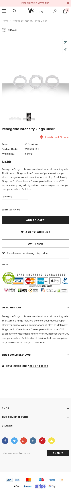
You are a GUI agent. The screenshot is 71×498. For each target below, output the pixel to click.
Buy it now (35, 243)
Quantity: (7, 196)
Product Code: (10, 149)
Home (5, 20)
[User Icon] (55, 11)
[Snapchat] (51, 440)
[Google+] (23, 440)
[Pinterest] (42, 440)
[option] (35, 71)
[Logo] (35, 11)
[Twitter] (14, 440)
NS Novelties (31, 144)
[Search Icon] (14, 11)
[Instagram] (33, 440)
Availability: (8, 153)
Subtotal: (7, 209)
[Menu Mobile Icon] (4, 11)
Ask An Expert (38, 366)
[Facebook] (5, 440)
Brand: (5, 144)
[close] (68, 3)
